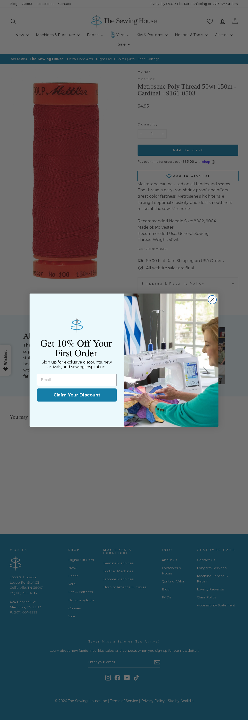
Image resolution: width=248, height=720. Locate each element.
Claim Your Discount (77, 395)
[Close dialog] (212, 299)
